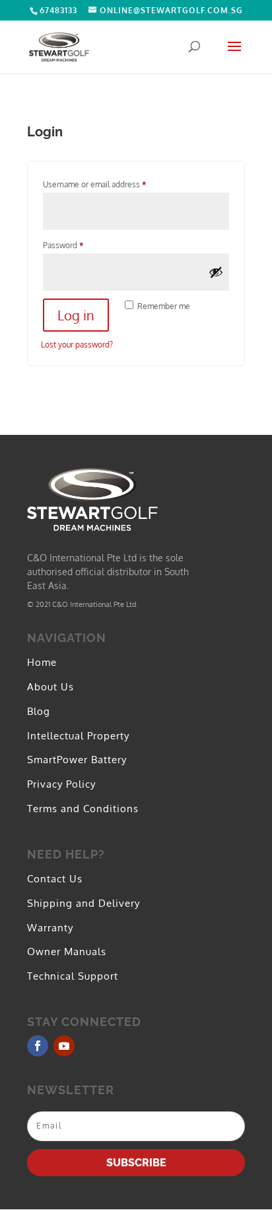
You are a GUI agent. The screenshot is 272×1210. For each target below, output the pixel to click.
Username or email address (110, 184)
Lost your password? (77, 344)
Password (79, 245)
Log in (75, 315)
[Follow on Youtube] (64, 1045)
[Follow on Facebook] (37, 1045)
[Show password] (216, 272)
